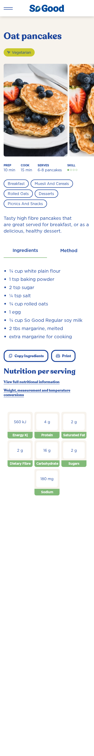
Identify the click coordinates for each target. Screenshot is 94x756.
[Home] (47, 8)
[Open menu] (8, 8)
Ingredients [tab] (25, 250)
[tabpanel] (47, 384)
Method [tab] (68, 250)
